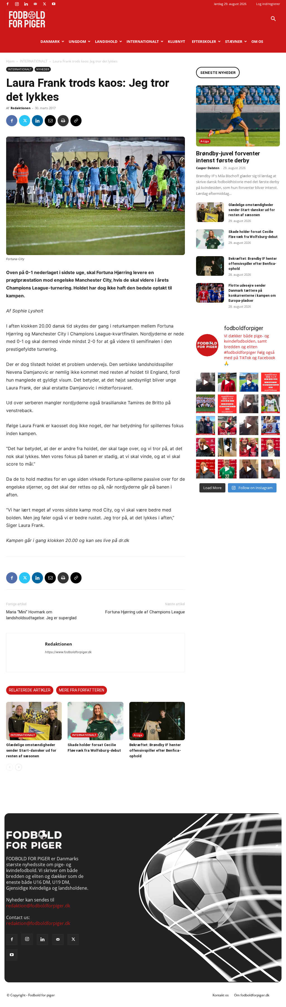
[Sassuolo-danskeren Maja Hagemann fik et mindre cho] (270, 403)
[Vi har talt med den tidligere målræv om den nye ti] (205, 425)
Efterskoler (204, 41)
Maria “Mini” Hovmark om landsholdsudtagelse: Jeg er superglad (41, 614)
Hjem (10, 61)
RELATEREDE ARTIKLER (30, 690)
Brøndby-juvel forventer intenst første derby (228, 157)
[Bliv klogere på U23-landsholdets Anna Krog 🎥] (248, 425)
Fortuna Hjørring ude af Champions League (145, 612)
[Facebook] (7, 4)
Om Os (257, 41)
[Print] (63, 120)
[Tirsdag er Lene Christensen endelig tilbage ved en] (270, 468)
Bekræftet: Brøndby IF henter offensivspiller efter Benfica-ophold (155, 750)
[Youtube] (53, 4)
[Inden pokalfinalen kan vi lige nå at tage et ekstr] (270, 382)
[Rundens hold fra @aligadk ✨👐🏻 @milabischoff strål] (227, 403)
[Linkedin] (26, 4)
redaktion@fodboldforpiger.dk (38, 906)
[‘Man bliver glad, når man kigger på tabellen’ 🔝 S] (205, 447)
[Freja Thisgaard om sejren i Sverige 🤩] (227, 468)
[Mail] (35, 4)
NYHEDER (42, 69)
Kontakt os (221, 995)
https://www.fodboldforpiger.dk (68, 652)
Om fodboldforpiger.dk (251, 995)
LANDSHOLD (106, 41)
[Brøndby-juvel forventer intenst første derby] (238, 115)
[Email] (50, 120)
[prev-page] (9, 767)
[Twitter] (44, 4)
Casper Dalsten (207, 168)
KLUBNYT (176, 41)
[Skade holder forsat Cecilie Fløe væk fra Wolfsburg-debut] (95, 721)
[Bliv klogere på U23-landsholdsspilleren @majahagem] (248, 403)
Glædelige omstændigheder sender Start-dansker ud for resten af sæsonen (31, 750)
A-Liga (138, 735)
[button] (273, 19)
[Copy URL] (76, 120)
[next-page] (18, 767)
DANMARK (50, 41)
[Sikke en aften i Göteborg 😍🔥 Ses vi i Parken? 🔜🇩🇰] (227, 447)
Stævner (233, 41)
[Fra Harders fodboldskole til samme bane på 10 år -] (248, 468)
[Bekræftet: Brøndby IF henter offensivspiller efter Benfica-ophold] (157, 721)
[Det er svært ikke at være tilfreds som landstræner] (270, 447)
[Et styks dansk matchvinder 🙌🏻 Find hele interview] (205, 468)
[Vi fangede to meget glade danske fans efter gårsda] (248, 447)
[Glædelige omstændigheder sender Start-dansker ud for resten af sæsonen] (34, 721)
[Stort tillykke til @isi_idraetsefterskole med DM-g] (205, 403)
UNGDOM (77, 41)
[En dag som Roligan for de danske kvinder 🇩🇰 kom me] (227, 425)
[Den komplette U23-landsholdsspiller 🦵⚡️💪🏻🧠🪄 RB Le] (205, 382)
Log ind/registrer (268, 4)
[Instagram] (17, 4)
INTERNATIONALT (143, 41)
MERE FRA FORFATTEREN (81, 690)
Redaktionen (20, 108)
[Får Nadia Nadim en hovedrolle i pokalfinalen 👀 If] (248, 382)
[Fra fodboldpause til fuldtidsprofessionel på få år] (270, 425)
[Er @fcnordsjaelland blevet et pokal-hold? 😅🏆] (227, 382)
